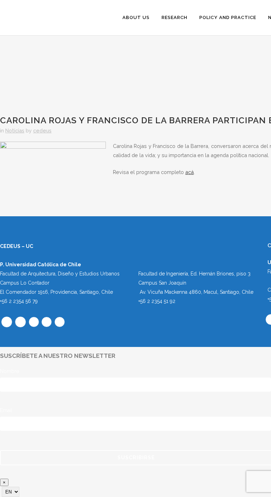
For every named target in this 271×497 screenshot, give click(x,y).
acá (189, 172)
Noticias (14, 130)
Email (6, 410)
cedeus (42, 130)
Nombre (9, 371)
